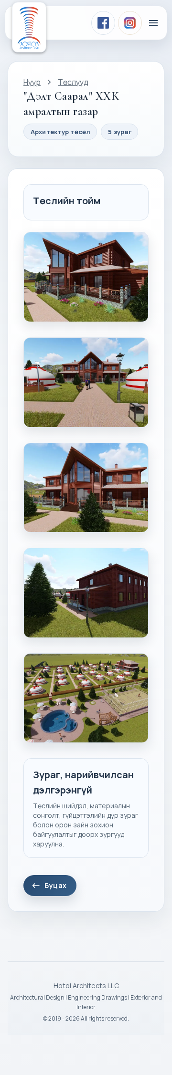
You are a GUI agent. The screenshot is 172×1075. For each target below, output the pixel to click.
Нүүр (32, 82)
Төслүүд (73, 82)
